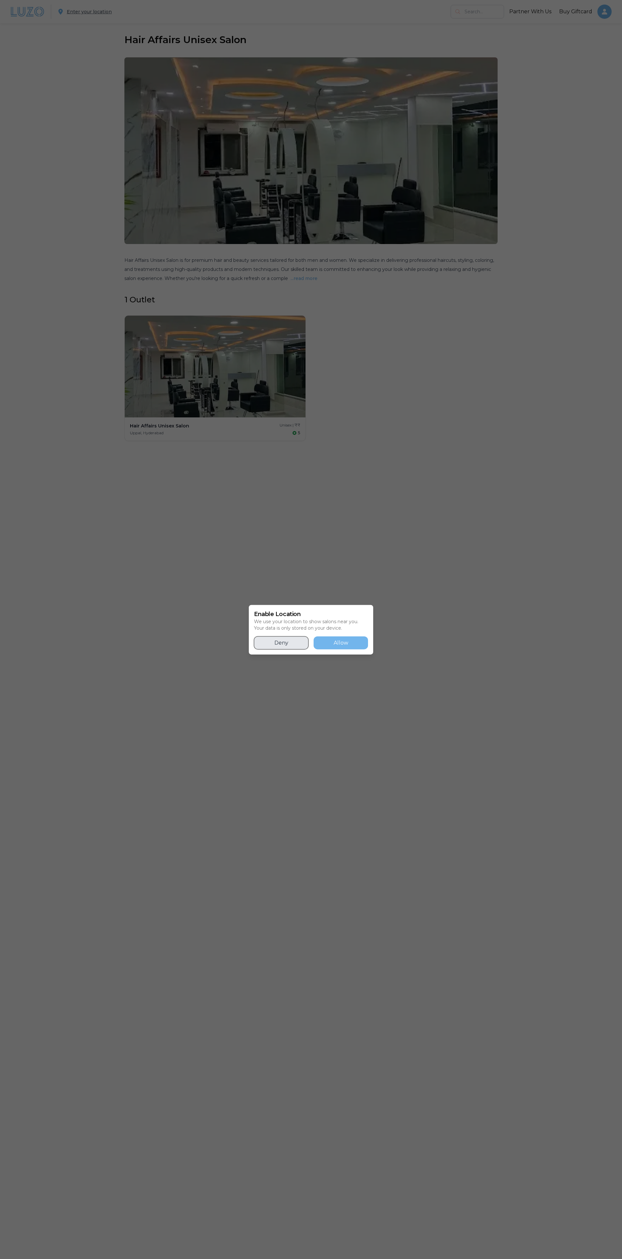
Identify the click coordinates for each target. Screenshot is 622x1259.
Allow (341, 642)
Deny (281, 642)
